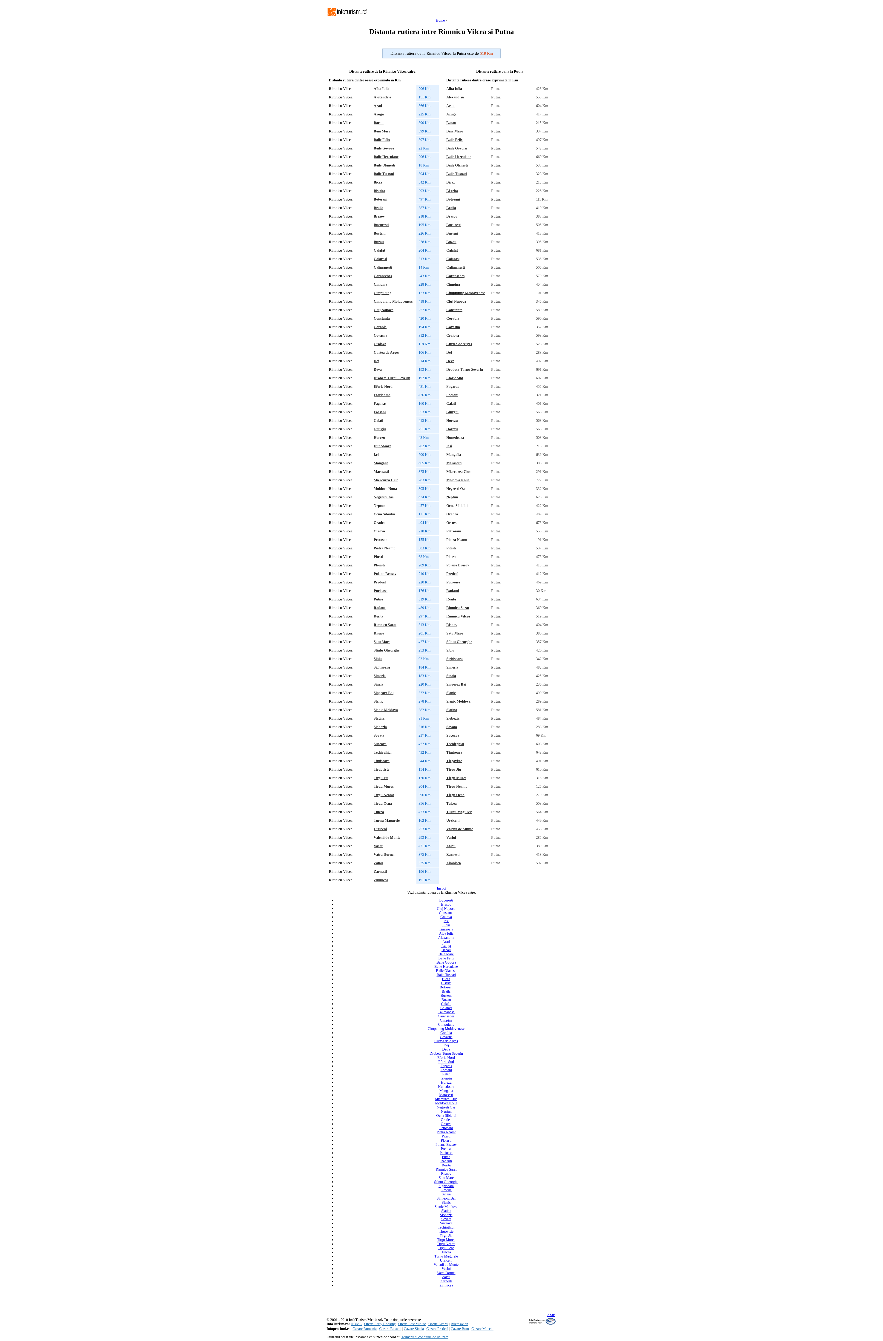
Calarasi (380, 259)
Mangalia (381, 463)
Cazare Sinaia (414, 1329)
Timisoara (382, 761)
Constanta (382, 318)
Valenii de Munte (387, 837)
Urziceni (380, 829)
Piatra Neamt (384, 548)
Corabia (380, 327)
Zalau (378, 863)
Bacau (379, 123)
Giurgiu (380, 429)
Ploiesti (379, 565)
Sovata (379, 735)
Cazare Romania (365, 1329)
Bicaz (378, 182)
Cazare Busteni (390, 1329)
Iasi (376, 455)
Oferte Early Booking (380, 1324)
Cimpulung (382, 293)
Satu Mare (382, 642)
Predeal (380, 582)
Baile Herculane (386, 157)
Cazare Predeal (437, 1329)
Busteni (379, 233)
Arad (378, 106)
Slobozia (380, 727)
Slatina (379, 718)
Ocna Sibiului (384, 514)
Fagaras (380, 403)
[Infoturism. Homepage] (347, 17)
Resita (378, 616)
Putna (378, 599)
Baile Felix (382, 140)
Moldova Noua (385, 489)
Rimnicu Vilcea (458, 616)
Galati (378, 420)
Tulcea (379, 812)
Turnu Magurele (387, 820)
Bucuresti (381, 225)
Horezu (379, 437)
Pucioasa (380, 591)
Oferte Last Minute (412, 1324)
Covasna (380, 335)
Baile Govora (384, 148)
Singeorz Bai (383, 693)
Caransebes (383, 276)
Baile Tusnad (384, 174)
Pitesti (378, 557)
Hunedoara (382, 446)
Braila (378, 208)
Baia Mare (382, 131)
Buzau (379, 242)
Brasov (379, 216)
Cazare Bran (460, 1329)
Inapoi (441, 888)
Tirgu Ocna (383, 803)
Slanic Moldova (386, 710)
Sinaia (378, 684)
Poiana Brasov (385, 574)
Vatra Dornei (384, 854)
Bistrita (379, 191)
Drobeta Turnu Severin (392, 378)
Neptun (379, 506)
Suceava (380, 744)
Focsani (380, 412)
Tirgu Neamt (384, 795)
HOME (356, 1324)
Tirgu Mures (384, 786)
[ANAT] (542, 1324)
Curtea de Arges (386, 352)
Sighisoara (382, 667)
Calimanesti (383, 267)
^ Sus (551, 1315)
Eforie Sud (382, 395)
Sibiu (378, 659)
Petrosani (381, 540)
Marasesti (381, 472)
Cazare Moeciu (482, 1329)
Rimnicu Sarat (385, 625)
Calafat (379, 250)
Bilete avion (459, 1324)
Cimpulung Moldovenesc (393, 301)
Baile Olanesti (384, 165)
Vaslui (378, 846)
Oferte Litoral (438, 1324)
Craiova (380, 344)
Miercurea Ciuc (386, 480)
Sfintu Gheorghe (386, 650)
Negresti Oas (383, 497)
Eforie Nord (383, 386)
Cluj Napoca (383, 310)
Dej (376, 361)
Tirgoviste (381, 769)
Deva (378, 369)
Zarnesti (380, 871)
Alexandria (382, 97)
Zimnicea (381, 880)
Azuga (379, 114)
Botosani (380, 199)
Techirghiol (382, 752)
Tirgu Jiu (381, 778)
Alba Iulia (381, 89)
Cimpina (380, 284)
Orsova (379, 531)
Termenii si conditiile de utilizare (424, 1337)
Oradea (379, 523)
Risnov (379, 633)
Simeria (380, 676)
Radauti (380, 608)
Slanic (378, 701)
